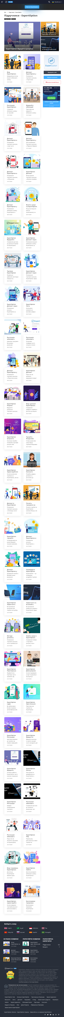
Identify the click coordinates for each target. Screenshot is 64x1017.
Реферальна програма (37, 1005)
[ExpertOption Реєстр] (31, 758)
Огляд (34, 999)
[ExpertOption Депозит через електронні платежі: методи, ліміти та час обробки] (31, 227)
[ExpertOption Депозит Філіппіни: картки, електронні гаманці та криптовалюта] (31, 161)
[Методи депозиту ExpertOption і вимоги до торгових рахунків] (12, 625)
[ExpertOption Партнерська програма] (12, 658)
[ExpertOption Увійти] (31, 857)
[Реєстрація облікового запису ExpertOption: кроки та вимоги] (31, 327)
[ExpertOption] (51, 68)
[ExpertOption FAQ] (31, 824)
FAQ (18, 1005)
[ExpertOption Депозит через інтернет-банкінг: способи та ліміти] (31, 260)
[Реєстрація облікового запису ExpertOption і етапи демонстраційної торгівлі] (12, 327)
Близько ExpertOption (23, 997)
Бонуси (13, 18)
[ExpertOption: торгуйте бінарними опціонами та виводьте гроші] (12, 526)
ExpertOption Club (10, 997)
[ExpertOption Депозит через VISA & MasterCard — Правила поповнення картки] (12, 294)
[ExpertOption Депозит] (31, 360)
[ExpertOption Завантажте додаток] (12, 592)
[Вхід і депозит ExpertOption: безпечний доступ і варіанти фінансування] (31, 393)
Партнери (37, 1002)
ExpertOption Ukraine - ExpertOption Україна (16, 1012)
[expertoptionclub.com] (8, 2)
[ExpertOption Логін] (31, 294)
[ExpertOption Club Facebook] (44, 1015)
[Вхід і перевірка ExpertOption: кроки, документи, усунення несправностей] (12, 857)
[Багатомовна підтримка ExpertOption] (31, 890)
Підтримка (27, 999)
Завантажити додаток (44, 999)
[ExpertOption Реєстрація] (12, 725)
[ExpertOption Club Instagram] (55, 1015)
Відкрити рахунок (52, 77)
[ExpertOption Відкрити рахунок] (12, 758)
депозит (20, 999)
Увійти (7, 1002)
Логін (13, 999)
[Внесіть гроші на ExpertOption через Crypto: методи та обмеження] (31, 194)
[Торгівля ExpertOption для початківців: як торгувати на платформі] (12, 260)
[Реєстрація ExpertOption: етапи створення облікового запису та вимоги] (12, 95)
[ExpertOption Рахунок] (12, 393)
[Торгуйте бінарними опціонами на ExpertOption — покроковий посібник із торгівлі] (31, 426)
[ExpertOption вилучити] (12, 426)
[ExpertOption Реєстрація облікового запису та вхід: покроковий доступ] (12, 791)
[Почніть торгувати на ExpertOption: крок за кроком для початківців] (31, 492)
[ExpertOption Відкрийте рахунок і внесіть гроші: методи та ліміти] (12, 227)
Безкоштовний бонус (53, 82)
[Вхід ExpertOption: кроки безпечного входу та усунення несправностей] (12, 61)
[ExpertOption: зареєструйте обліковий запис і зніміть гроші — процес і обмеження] (12, 890)
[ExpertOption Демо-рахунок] (31, 658)
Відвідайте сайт (52, 72)
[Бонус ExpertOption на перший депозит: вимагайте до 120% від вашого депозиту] (6, 943)
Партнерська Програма (37, 997)
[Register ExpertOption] (51, 93)
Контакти (44, 1002)
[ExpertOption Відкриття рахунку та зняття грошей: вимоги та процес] (31, 725)
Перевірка (55, 999)
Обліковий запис (27, 1002)
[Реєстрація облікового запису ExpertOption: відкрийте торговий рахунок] (31, 791)
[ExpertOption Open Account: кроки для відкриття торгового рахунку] (31, 691)
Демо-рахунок (25, 1005)
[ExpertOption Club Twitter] (47, 1015)
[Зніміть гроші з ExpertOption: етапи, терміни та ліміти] (31, 625)
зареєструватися (51, 997)
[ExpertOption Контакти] (31, 459)
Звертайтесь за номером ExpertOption (41, 1012)
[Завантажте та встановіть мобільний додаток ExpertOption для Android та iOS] (31, 592)
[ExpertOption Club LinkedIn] (52, 1015)
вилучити (7, 999)
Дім (5, 12)
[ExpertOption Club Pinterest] (58, 1015)
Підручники (7, 18)
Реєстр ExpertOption (32, 7)
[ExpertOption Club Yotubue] (49, 1015)
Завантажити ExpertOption (12, 1007)
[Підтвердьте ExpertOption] (31, 559)
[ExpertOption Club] (10, 970)
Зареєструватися (15, 1002)
